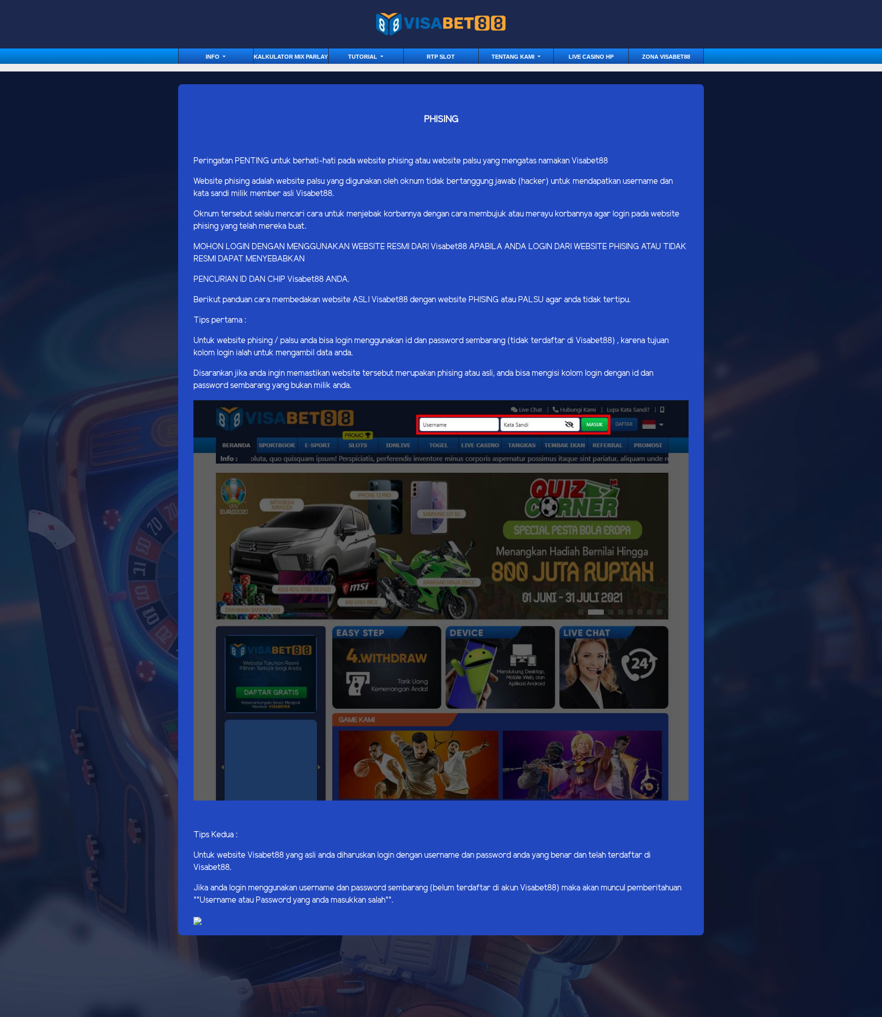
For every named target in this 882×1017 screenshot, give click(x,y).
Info (213, 57)
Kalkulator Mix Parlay (291, 57)
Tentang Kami (514, 57)
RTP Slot (441, 57)
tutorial (363, 57)
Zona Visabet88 (666, 57)
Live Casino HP (591, 57)
